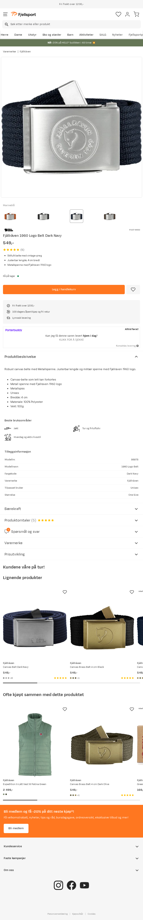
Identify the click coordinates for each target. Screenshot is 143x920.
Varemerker (9, 51)
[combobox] (71, 24)
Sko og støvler (51, 35)
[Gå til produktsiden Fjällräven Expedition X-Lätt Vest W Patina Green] (35, 745)
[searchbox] (75, 24)
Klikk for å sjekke (71, 339)
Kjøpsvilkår (77, 913)
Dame (18, 35)
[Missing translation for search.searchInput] (6, 24)
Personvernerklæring (57, 913)
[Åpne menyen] (5, 14)
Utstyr (32, 35)
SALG (102, 35)
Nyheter (117, 35)
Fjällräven (25, 51)
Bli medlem (16, 828)
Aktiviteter (86, 35)
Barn (70, 35)
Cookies (92, 913)
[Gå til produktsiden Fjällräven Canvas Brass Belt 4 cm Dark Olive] (102, 745)
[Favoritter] (118, 14)
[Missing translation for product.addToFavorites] (133, 289)
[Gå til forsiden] (23, 14)
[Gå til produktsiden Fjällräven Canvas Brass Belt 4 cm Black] (102, 628)
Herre (4, 35)
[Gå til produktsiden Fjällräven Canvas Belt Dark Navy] (35, 628)
